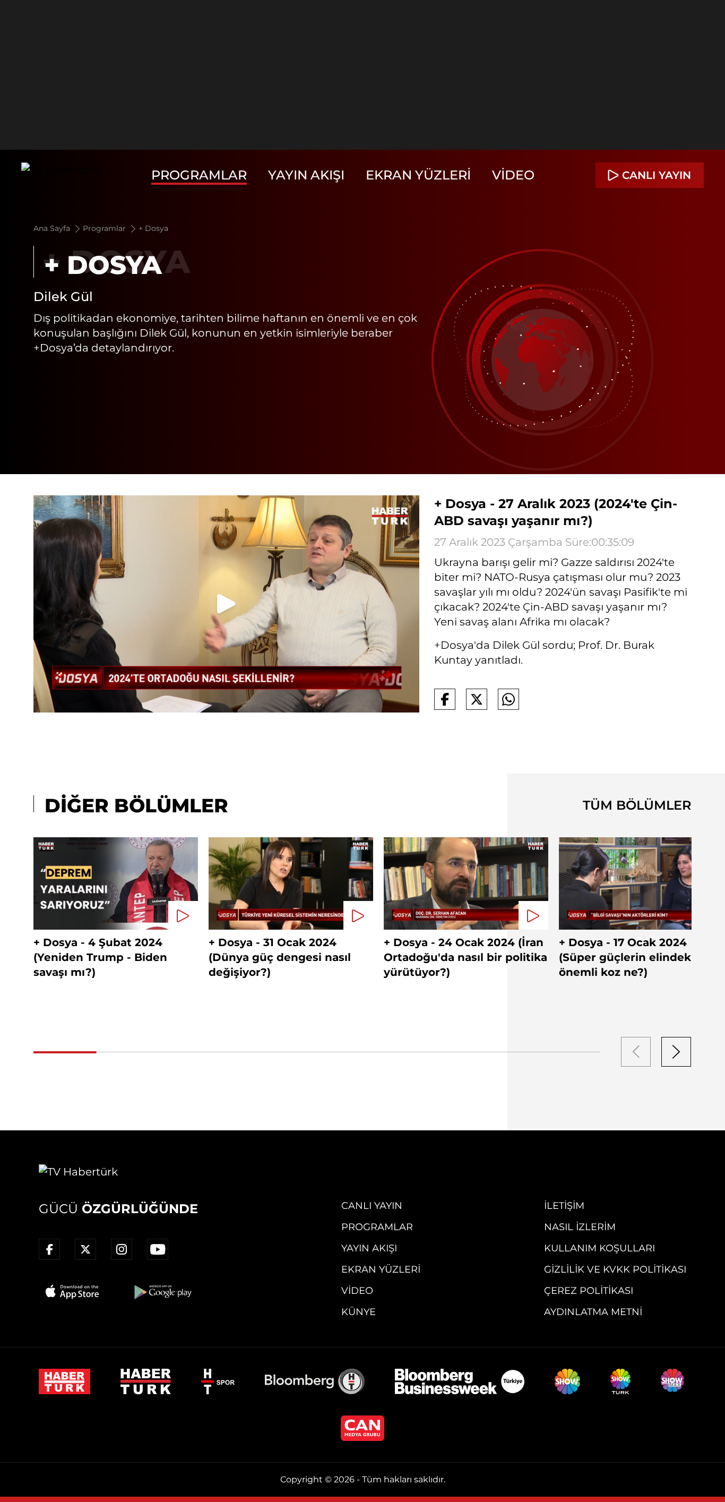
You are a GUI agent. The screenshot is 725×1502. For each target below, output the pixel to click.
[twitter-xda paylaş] (476, 699)
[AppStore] (73, 1291)
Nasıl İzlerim (580, 1227)
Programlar (199, 175)
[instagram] (121, 1249)
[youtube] (157, 1249)
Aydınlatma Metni (593, 1312)
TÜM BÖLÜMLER (637, 805)
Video (513, 175)
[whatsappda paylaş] (508, 699)
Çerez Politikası (588, 1291)
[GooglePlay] (162, 1291)
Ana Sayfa (52, 228)
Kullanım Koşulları (599, 1248)
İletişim (564, 1206)
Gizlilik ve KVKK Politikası (615, 1269)
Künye (358, 1312)
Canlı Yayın (371, 1206)
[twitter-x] (85, 1249)
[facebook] (49, 1249)
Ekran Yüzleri (418, 175)
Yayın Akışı (306, 175)
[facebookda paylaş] (444, 699)
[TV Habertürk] (60, 175)
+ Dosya (153, 228)
